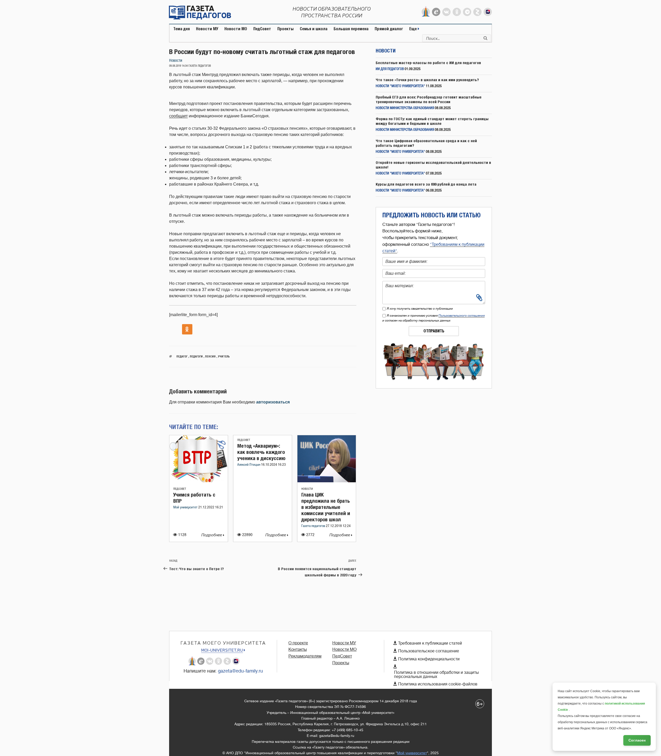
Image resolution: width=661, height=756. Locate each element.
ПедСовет (262, 28)
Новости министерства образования (405, 108)
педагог (181, 356)
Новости (175, 61)
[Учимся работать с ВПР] (198, 481)
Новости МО (235, 28)
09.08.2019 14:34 (178, 66)
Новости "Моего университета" (400, 86)
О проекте (298, 643)
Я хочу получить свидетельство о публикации (420, 308)
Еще (413, 28)
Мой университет (185, 507)
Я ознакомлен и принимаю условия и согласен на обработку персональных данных (433, 318)
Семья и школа (313, 28)
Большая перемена (351, 28)
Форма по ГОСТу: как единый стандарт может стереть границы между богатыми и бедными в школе (432, 121)
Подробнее (212, 535)
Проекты (285, 28)
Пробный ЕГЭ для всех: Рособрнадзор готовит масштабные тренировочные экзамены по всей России (429, 99)
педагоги (196, 356)
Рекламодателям (304, 656)
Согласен (637, 740)
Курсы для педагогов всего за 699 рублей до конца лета (426, 184)
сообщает (178, 116)
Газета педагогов (313, 526)
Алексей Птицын (249, 465)
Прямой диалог (389, 28)
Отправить (433, 331)
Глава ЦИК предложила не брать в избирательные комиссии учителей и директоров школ (325, 507)
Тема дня (181, 28)
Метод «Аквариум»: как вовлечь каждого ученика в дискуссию (261, 452)
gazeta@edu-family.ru (240, 671)
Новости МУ (207, 28)
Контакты (297, 649)
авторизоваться (273, 402)
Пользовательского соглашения (461, 315)
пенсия (210, 356)
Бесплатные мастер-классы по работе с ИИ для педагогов (428, 62)
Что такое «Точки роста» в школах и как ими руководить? (427, 80)
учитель (224, 356)
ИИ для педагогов (390, 69)
